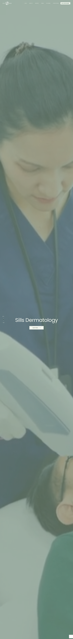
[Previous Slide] (3, 316)
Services (37, 3)
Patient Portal (56, 3)
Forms (42, 3)
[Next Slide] (3, 322)
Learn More (35, 327)
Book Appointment (65, 3)
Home (26, 3)
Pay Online (48, 3)
